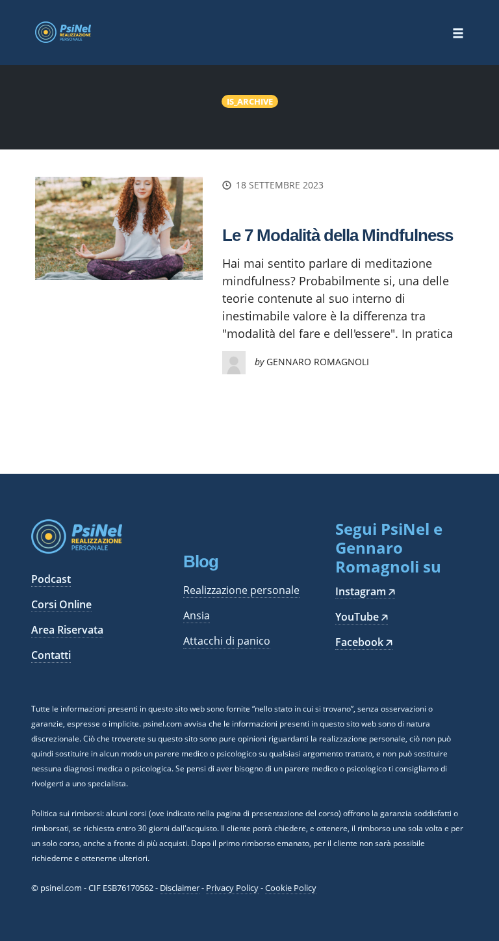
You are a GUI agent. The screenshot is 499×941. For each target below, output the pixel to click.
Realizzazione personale (241, 590)
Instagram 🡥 (365, 591)
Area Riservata (67, 630)
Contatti (51, 655)
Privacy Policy (232, 888)
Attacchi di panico (226, 641)
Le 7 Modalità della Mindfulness (337, 235)
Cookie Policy (290, 888)
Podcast (51, 579)
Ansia (196, 615)
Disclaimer (179, 888)
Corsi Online (61, 604)
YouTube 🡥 (361, 617)
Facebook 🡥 (363, 642)
